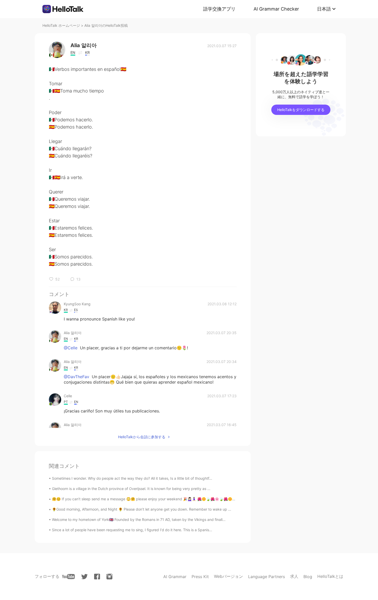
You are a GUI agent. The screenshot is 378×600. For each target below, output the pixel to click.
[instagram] (109, 576)
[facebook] (97, 576)
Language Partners (266, 576)
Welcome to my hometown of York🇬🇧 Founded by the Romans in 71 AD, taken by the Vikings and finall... (139, 519)
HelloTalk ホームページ (61, 25)
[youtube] (68, 576)
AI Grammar (174, 576)
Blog (307, 576)
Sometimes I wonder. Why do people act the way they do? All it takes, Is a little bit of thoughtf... (132, 478)
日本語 (324, 9)
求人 (294, 576)
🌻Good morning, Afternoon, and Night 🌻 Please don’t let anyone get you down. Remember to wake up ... (141, 509)
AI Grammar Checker (276, 9)
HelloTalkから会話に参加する (141, 437)
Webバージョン (228, 576)
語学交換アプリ (219, 9)
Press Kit (200, 576)
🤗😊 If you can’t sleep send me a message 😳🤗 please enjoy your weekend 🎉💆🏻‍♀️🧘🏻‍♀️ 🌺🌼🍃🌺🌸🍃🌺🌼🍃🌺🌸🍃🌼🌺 (155, 499)
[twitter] (84, 576)
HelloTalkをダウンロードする (301, 109)
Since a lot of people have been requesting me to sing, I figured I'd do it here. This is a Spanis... (132, 530)
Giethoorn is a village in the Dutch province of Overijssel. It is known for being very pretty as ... (131, 488)
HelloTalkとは (330, 576)
